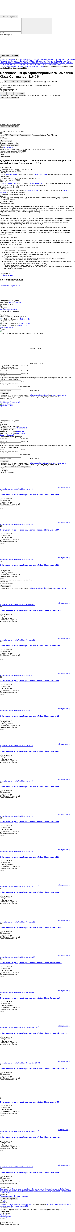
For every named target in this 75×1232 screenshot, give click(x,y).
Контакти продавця (21, 1196)
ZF (17, 61)
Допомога (9, 1196)
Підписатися (5, 586)
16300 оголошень (14, 302)
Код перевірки (35, 390)
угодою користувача (58, 395)
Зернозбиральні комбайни (22, 1189)
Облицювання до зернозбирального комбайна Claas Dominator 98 (31, 610)
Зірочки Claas (23, 66)
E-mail (23, 381)
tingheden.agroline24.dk (8, 309)
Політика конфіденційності (23, 1204)
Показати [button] (14, 319)
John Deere (65, 59)
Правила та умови (6, 1204)
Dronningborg (48, 59)
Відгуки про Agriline (54, 1204)
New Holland (11, 61)
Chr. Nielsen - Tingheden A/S (10, 285)
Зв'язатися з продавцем (9, 126)
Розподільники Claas (42, 63)
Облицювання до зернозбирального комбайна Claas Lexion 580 (29, 495)
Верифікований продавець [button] (10, 301)
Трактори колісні (6, 1189)
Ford (59, 59)
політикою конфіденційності (39, 395)
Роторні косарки (19, 1191)
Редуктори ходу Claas (36, 66)
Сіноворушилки (5, 1192)
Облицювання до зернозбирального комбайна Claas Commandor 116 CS (33, 1033)
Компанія (24, 373)
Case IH (40, 59)
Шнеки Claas (22, 63)
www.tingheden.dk (6, 327)
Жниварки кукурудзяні (47, 1191)
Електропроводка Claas (8, 66)
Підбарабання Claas (28, 64)
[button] (37, 45)
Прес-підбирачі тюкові (63, 1191)
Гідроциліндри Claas (57, 63)
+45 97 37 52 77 (24, 325)
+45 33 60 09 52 (24, 319)
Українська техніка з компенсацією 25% (14, 1206)
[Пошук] (36, 26)
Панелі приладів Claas (12, 64)
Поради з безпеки (6, 275)
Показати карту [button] (35, 348)
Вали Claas (62, 64)
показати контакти (12, 174)
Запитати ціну (6, 141)
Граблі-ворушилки (32, 1191)
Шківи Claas (55, 61)
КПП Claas (31, 63)
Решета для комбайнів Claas (47, 64)
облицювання (8, 147)
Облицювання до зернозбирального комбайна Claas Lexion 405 (29, 681)
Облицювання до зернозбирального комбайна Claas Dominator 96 (31, 927)
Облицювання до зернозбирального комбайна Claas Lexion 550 (29, 530)
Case (35, 59)
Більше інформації (7, 435)
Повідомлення (25, 386)
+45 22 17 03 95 (24, 323)
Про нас (3, 1196)
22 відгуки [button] (3, 308)
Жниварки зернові (38, 1189)
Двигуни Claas (65, 61)
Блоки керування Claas (8, 63)
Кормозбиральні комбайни (55, 1189)
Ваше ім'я (25, 371)
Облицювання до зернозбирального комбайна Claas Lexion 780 (29, 857)
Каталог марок (66, 1204)
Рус (4, 1201)
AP (31, 59)
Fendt (55, 59)
